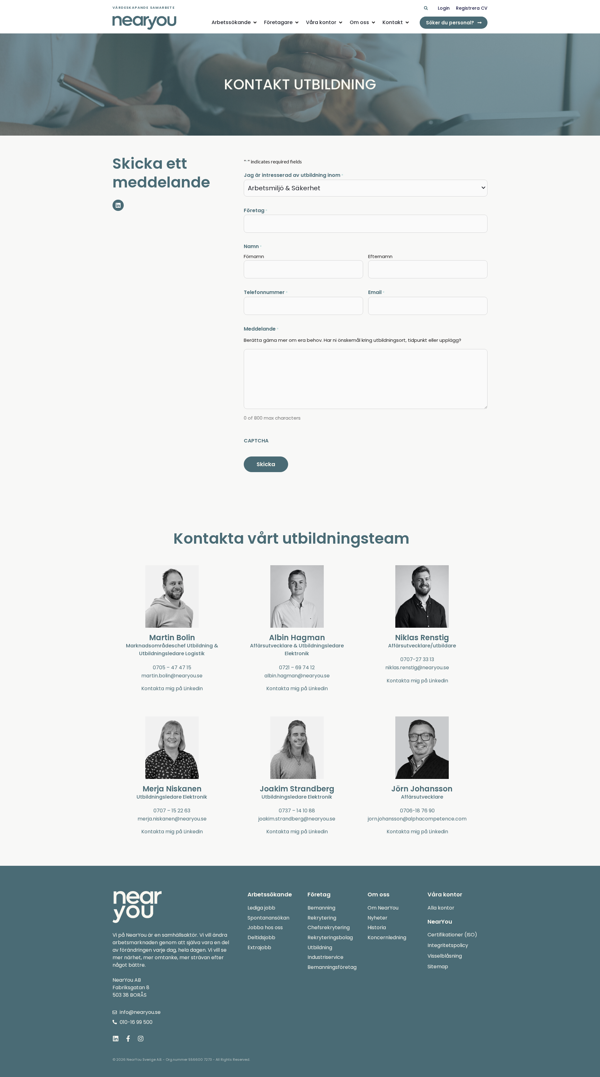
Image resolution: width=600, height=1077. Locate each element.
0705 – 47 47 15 (172, 667)
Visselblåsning (445, 956)
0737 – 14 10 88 (297, 810)
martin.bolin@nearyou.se (171, 675)
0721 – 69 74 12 (297, 667)
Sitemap (438, 966)
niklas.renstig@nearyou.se (417, 667)
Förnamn (254, 256)
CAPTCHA (256, 440)
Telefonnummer (266, 292)
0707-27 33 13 (417, 659)
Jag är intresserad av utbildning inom (293, 175)
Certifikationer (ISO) (452, 934)
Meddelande (261, 328)
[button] (426, 8)
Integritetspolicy (448, 945)
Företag (256, 210)
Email (376, 292)
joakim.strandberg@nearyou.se (296, 818)
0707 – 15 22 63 (171, 810)
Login (444, 8)
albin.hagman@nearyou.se (297, 675)
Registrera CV (472, 8)
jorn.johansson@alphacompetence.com (417, 818)
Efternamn (380, 256)
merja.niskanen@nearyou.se (172, 818)
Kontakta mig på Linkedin (172, 688)
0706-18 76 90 (417, 810)
